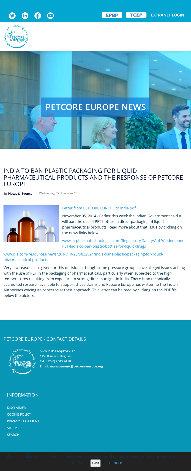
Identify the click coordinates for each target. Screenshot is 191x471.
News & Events (20, 193)
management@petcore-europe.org (76, 366)
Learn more (112, 462)
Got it (95, 463)
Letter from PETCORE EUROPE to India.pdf (99, 208)
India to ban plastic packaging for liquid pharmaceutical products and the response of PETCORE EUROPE (93, 177)
